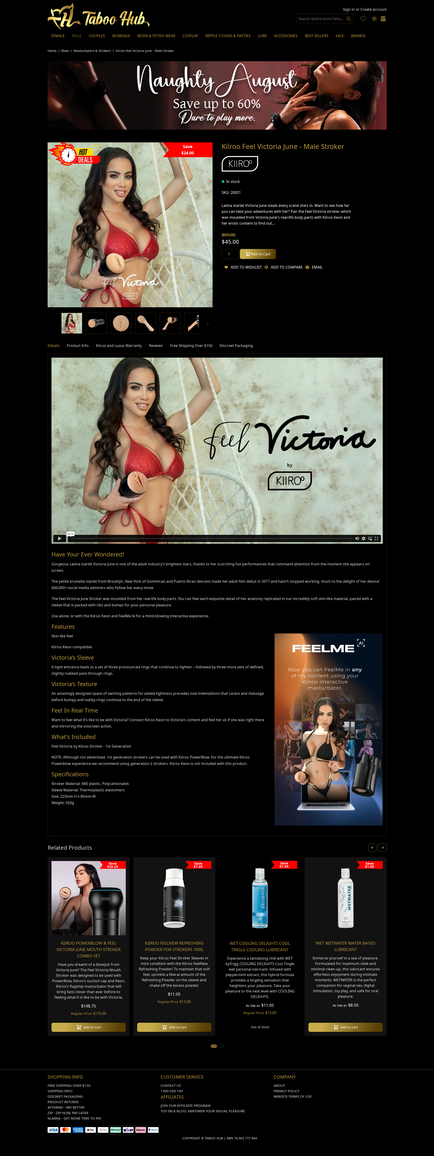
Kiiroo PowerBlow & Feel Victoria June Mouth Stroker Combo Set (88, 950)
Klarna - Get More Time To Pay (74, 1119)
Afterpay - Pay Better (66, 1108)
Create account (373, 9)
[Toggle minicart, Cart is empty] (383, 18)
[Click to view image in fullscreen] (130, 225)
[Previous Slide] (372, 848)
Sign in (349, 9)
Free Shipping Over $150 (69, 1086)
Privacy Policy (286, 1091)
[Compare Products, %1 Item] (374, 18)
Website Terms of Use (293, 1097)
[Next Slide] (382, 848)
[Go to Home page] (99, 16)
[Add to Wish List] (226, 267)
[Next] (208, 324)
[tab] (53, 346)
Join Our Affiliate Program (186, 1106)
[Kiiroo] (240, 164)
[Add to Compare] (266, 267)
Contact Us (171, 1086)
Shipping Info (60, 1091)
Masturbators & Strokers (92, 51)
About (279, 1086)
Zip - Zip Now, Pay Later (68, 1113)
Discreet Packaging (65, 1097)
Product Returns (63, 1102)
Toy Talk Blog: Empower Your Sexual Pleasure (203, 1111)
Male (65, 51)
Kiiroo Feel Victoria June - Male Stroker (145, 51)
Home (52, 51)
